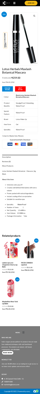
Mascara (20, 136)
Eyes (16, 136)
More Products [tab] (7, 166)
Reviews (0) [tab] (6, 161)
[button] (14, 3)
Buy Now (20, 89)
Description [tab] (6, 157)
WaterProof (21, 204)
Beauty (12, 136)
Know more (7, 89)
